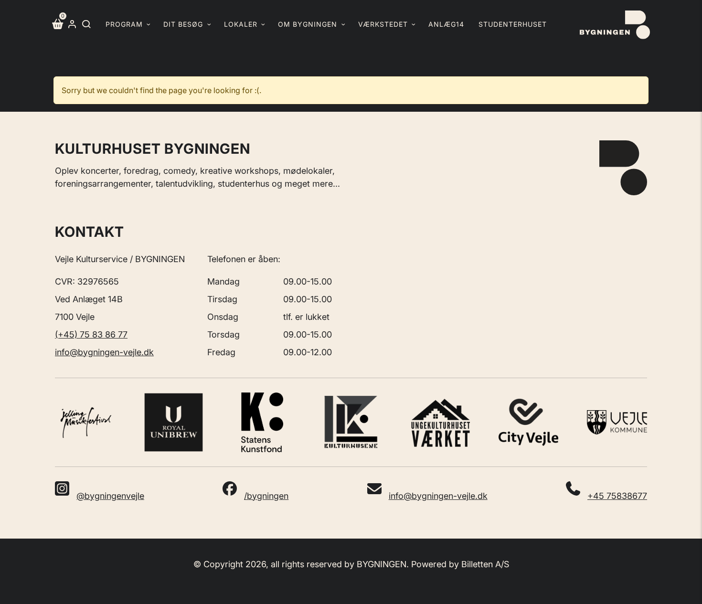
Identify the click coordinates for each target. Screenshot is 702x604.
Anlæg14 (446, 24)
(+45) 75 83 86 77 (91, 334)
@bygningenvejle (110, 496)
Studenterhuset (513, 24)
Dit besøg (183, 24)
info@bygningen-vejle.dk (104, 352)
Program (124, 24)
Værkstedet (383, 24)
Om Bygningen (307, 24)
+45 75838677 (617, 496)
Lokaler (240, 24)
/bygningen (266, 496)
